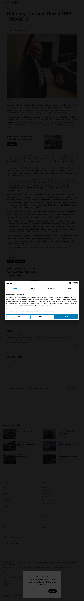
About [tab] (70, 288)
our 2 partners (15, 297)
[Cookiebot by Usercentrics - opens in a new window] (70, 283)
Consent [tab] (14, 288)
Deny (18, 316)
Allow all (66, 316)
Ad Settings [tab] (51, 288)
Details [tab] (33, 288)
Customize (41, 316)
